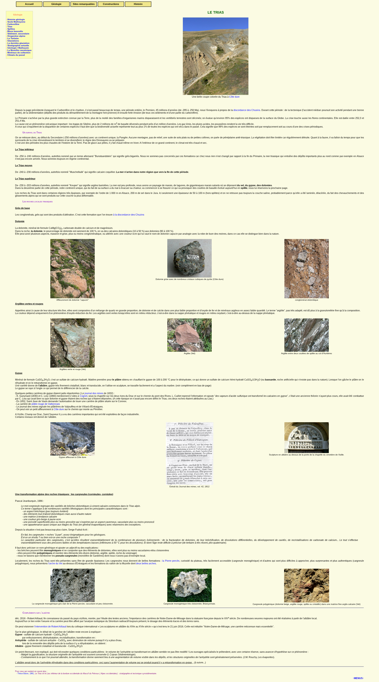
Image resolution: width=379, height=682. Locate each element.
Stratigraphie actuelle (18, 45)
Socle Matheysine (16, 22)
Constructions (111, 4)
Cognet (83, 396)
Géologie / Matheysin (18, 48)
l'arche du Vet (55, 563)
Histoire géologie (16, 19)
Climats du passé (16, 55)
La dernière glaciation (18, 43)
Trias (9, 26)
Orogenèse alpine (16, 36)
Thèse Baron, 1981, (25, 673)
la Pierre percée (170, 561)
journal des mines (94, 393)
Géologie (56, 4)
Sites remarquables (84, 4)
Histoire (138, 4)
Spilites (11, 29)
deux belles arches (146, 563)
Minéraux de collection (18, 52)
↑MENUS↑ (358, 678)
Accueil (29, 4)
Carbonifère (13, 24)
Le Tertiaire (13, 38)
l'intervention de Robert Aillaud (50, 626)
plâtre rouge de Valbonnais (46, 404)
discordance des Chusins (246, 110)
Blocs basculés (15, 31)
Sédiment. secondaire (18, 33)
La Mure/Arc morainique (19, 50)
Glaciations (13, 41)
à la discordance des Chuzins (128, 214)
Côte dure (234, 97)
